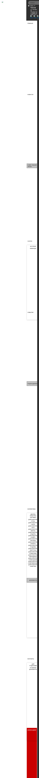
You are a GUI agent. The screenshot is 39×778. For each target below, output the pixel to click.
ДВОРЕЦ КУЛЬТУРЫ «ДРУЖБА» (33, 516)
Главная (30, 23)
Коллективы (31, 509)
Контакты (30, 659)
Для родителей (33, 664)
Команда (33, 248)
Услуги (29, 241)
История (33, 246)
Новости (30, 94)
